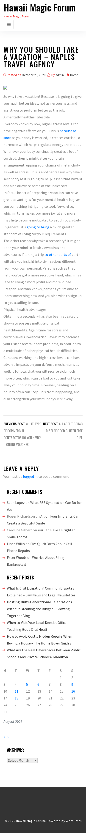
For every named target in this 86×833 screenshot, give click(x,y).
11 (16, 691)
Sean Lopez (16, 502)
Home (74, 75)
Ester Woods (17, 557)
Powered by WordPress (64, 821)
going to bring (38, 227)
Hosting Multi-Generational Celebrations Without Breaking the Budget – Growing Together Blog (39, 609)
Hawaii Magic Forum (40, 7)
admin (59, 75)
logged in (30, 476)
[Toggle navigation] (9, 24)
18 (16, 698)
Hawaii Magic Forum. (31, 821)
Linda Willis (16, 543)
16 (73, 691)
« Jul (7, 736)
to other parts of (58, 254)
